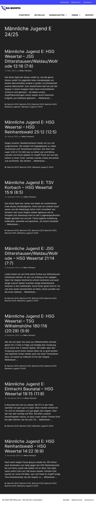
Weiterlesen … (45, 98)
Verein (75, 15)
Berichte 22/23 (25, 104)
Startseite (24, 15)
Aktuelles (39, 15)
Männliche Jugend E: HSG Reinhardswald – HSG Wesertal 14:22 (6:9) (29, 446)
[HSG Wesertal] (11, 8)
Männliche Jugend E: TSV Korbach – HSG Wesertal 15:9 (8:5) (29, 187)
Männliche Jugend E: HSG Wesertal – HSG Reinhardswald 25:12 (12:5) (31, 127)
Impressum (87, 2)
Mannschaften (56, 15)
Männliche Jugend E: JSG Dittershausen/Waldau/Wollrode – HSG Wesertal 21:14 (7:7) (31, 256)
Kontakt (89, 15)
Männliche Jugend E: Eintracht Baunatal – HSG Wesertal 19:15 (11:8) (29, 388)
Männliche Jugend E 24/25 (31, 107)
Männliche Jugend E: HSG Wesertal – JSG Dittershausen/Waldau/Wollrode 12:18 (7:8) (31, 59)
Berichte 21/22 (25, 230)
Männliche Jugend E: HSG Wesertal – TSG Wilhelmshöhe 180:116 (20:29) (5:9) (29, 323)
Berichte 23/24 (38, 104)
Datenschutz (76, 2)
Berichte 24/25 (51, 104)
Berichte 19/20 (13, 104)
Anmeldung (64, 2)
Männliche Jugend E (12, 107)
